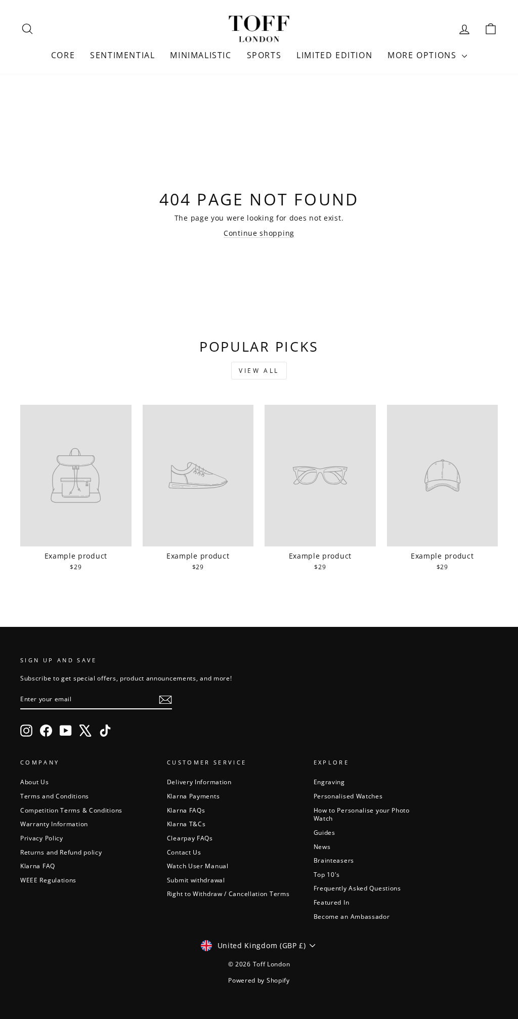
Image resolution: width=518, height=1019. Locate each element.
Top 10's (327, 874)
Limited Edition (334, 55)
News (322, 846)
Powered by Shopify (259, 980)
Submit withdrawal (196, 880)
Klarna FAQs (186, 810)
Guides (324, 832)
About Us (34, 782)
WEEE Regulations (48, 880)
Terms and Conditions (54, 796)
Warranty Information (54, 824)
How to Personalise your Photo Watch (362, 814)
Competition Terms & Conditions (71, 810)
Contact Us (184, 852)
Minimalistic (200, 55)
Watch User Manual (198, 866)
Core (63, 55)
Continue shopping (259, 233)
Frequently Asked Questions (357, 888)
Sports (264, 55)
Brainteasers (334, 860)
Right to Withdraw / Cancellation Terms (228, 893)
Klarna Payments (193, 796)
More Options (423, 55)
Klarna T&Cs (186, 824)
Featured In (332, 902)
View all (259, 370)
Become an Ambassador (352, 916)
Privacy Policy (41, 838)
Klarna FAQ (37, 866)
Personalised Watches (348, 796)
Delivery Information (199, 782)
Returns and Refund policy (61, 852)
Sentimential (122, 55)
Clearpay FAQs (190, 838)
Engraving (329, 782)
